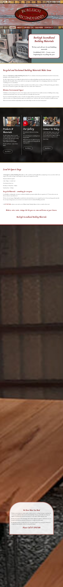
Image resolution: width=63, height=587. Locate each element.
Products (28, 27)
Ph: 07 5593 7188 (53, 2)
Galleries (39, 27)
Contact (49, 27)
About (19, 27)
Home (12, 27)
